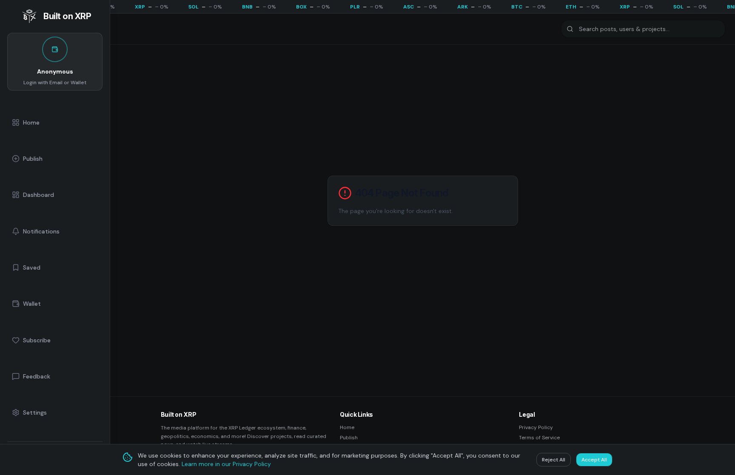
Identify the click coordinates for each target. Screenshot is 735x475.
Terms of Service (539, 437)
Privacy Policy (536, 427)
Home (347, 427)
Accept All (594, 459)
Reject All (553, 459)
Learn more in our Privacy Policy (226, 464)
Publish (349, 437)
